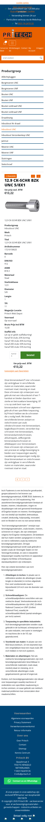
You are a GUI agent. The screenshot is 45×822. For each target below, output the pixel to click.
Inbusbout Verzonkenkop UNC (16, 135)
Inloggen (40, 48)
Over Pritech (22, 740)
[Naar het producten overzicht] (18, 479)
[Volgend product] (28, 479)
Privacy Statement (22, 722)
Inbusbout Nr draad (11, 123)
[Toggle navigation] (12, 42)
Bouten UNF (7, 100)
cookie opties (22, 2)
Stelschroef (7, 164)
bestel (30, 355)
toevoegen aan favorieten (16, 371)
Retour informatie (22, 730)
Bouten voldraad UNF (12, 112)
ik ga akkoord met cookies (22, 11)
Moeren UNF (7, 152)
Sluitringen (7, 158)
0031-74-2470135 (26, 23)
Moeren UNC (8, 147)
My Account (31, 49)
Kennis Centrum (22, 752)
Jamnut (5, 141)
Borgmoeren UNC (10, 83)
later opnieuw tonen (22, 7)
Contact (24, 48)
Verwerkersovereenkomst (22, 726)
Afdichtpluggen (9, 77)
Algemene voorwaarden (22, 718)
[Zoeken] (41, 58)
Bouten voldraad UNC (12, 106)
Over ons (22, 735)
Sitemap (22, 748)
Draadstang (7, 118)
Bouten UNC (7, 94)
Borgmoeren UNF (10, 88)
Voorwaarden (22, 713)
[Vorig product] (22, 479)
